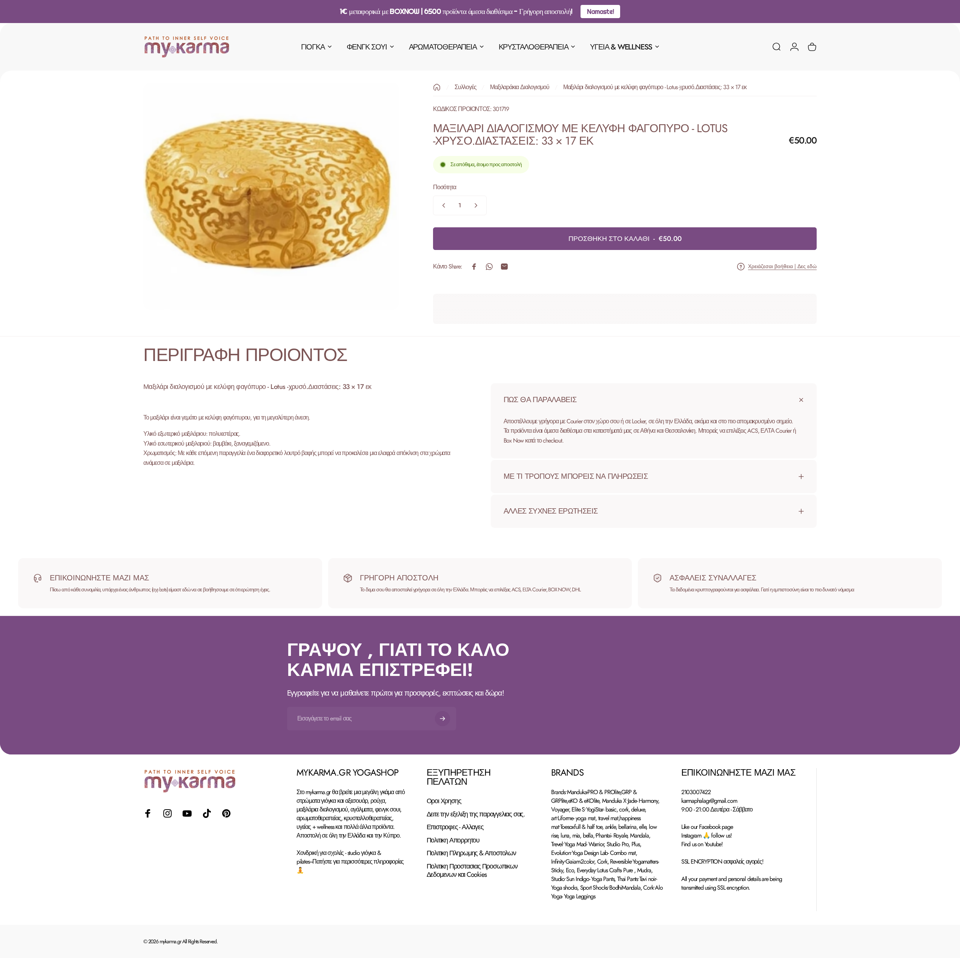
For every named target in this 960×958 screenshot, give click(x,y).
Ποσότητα (444, 187)
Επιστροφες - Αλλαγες (455, 827)
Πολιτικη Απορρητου (453, 840)
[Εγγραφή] (442, 718)
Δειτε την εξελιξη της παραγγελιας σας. (476, 814)
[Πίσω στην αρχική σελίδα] (437, 87)
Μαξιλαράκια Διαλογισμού (519, 87)
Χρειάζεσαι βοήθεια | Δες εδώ (782, 266)
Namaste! (600, 11)
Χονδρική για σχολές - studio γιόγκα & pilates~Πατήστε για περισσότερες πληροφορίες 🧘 (350, 861)
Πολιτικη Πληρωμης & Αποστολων (471, 853)
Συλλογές (465, 87)
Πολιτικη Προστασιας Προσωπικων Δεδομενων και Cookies (472, 870)
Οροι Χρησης (444, 801)
